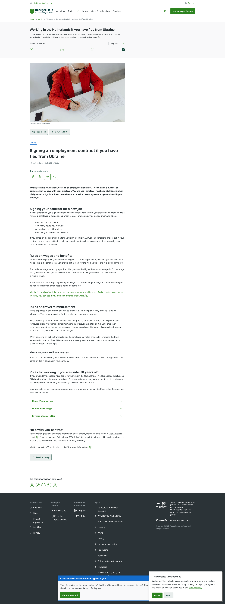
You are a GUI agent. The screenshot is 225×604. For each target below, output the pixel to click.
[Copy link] (55, 177)
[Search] (165, 11)
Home (32, 19)
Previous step (42, 457)
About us (60, 11)
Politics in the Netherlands (110, 561)
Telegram (81, 510)
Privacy (36, 533)
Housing (101, 527)
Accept (157, 595)
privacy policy (195, 587)
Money (101, 538)
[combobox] (41, 3)
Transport (102, 567)
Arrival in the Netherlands (109, 516)
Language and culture (108, 544)
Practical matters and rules (110, 521)
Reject (168, 595)
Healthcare (103, 550)
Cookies (37, 527)
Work (40, 19)
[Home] (41, 11)
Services (117, 11)
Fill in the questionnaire (60, 518)
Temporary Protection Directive (108, 509)
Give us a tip (60, 510)
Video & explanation (100, 11)
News (85, 11)
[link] (41, 11)
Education (102, 555)
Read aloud (41, 132)
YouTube (81, 516)
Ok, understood (70, 595)
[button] (61, 447)
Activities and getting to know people (109, 574)
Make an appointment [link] (183, 11)
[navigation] (73, 11)
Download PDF (61, 132)
